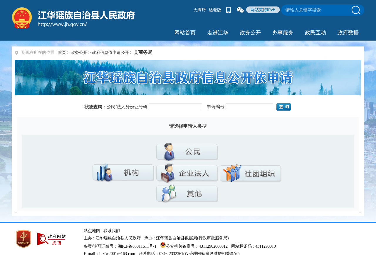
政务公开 (79, 52)
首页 (62, 52)
